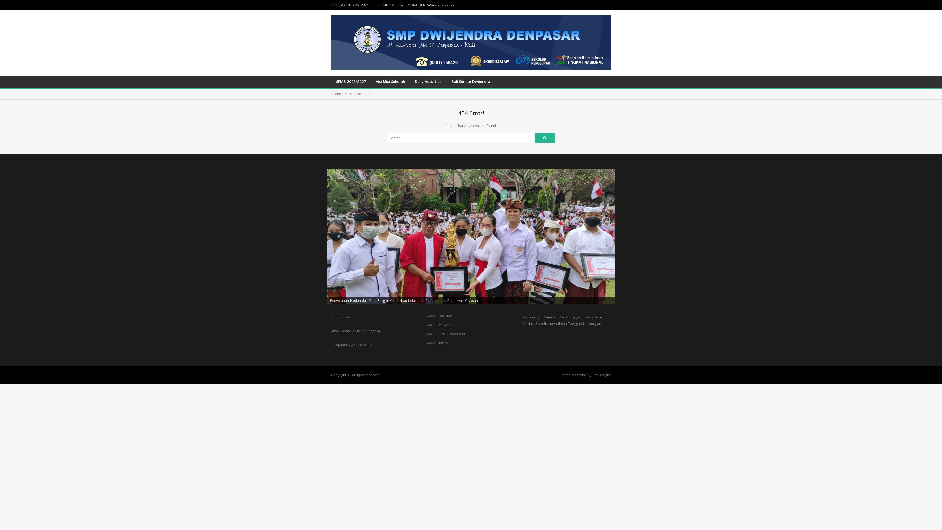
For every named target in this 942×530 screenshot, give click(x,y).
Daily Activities (428, 81)
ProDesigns (601, 375)
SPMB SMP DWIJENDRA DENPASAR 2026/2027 (416, 5)
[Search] (545, 138)
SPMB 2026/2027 (351, 81)
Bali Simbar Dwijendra (470, 81)
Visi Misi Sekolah (390, 81)
